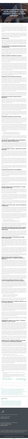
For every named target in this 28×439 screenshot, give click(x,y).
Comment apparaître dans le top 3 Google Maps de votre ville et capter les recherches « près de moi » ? (14, 391)
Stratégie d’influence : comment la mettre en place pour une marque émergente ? (11, 404)
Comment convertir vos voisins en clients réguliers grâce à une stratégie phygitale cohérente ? (12, 389)
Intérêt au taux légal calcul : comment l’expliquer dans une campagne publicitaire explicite (20, 379)
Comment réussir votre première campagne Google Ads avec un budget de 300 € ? (11, 402)
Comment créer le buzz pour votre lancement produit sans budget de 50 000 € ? (11, 403)
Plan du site (14, 438)
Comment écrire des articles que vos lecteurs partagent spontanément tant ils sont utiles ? (12, 394)
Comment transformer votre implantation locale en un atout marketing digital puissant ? (12, 390)
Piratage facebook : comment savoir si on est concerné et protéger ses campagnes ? (7, 379)
